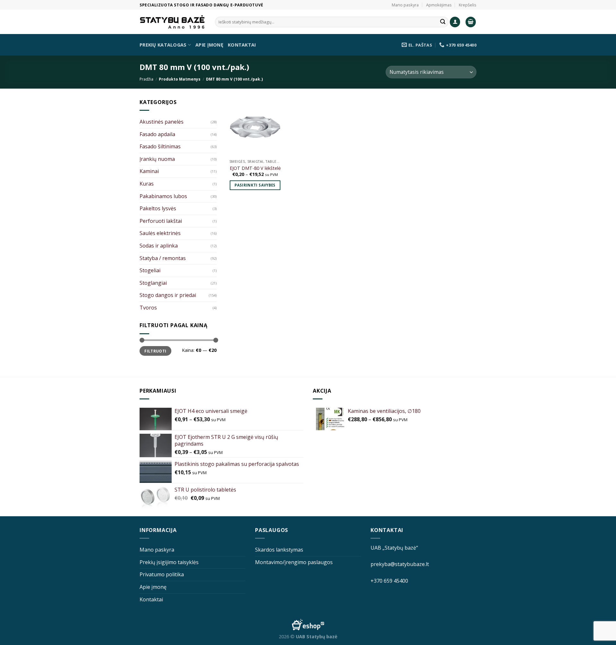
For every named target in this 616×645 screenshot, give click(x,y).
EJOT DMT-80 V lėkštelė (255, 168)
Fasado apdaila (157, 134)
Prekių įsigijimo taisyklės (169, 562)
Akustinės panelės (162, 121)
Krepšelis (467, 5)
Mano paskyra (405, 5)
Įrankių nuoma (157, 158)
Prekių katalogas (163, 45)
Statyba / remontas (163, 258)
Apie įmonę (209, 45)
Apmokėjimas (439, 5)
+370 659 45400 (389, 580)
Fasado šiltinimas (160, 146)
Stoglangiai (153, 282)
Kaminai (149, 171)
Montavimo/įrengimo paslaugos (294, 562)
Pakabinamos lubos (163, 196)
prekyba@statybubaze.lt (400, 564)
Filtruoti (155, 350)
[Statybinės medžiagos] (172, 22)
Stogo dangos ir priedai (168, 295)
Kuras (147, 183)
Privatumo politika (162, 574)
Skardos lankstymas (279, 549)
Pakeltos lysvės (158, 208)
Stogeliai (150, 270)
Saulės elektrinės (160, 233)
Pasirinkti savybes (255, 185)
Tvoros (148, 307)
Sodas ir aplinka (159, 245)
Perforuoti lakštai (161, 220)
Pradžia (146, 79)
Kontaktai (242, 45)
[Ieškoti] (442, 22)
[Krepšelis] (471, 22)
